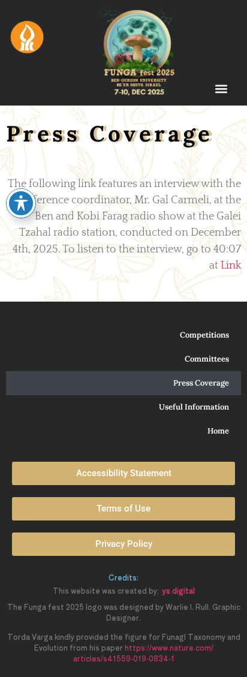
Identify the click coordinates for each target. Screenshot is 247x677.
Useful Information (194, 407)
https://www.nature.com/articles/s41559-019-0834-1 (143, 652)
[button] (221, 89)
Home (218, 431)
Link (231, 266)
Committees (207, 359)
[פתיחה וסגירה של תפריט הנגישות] (21, 203)
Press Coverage (201, 383)
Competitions (204, 335)
